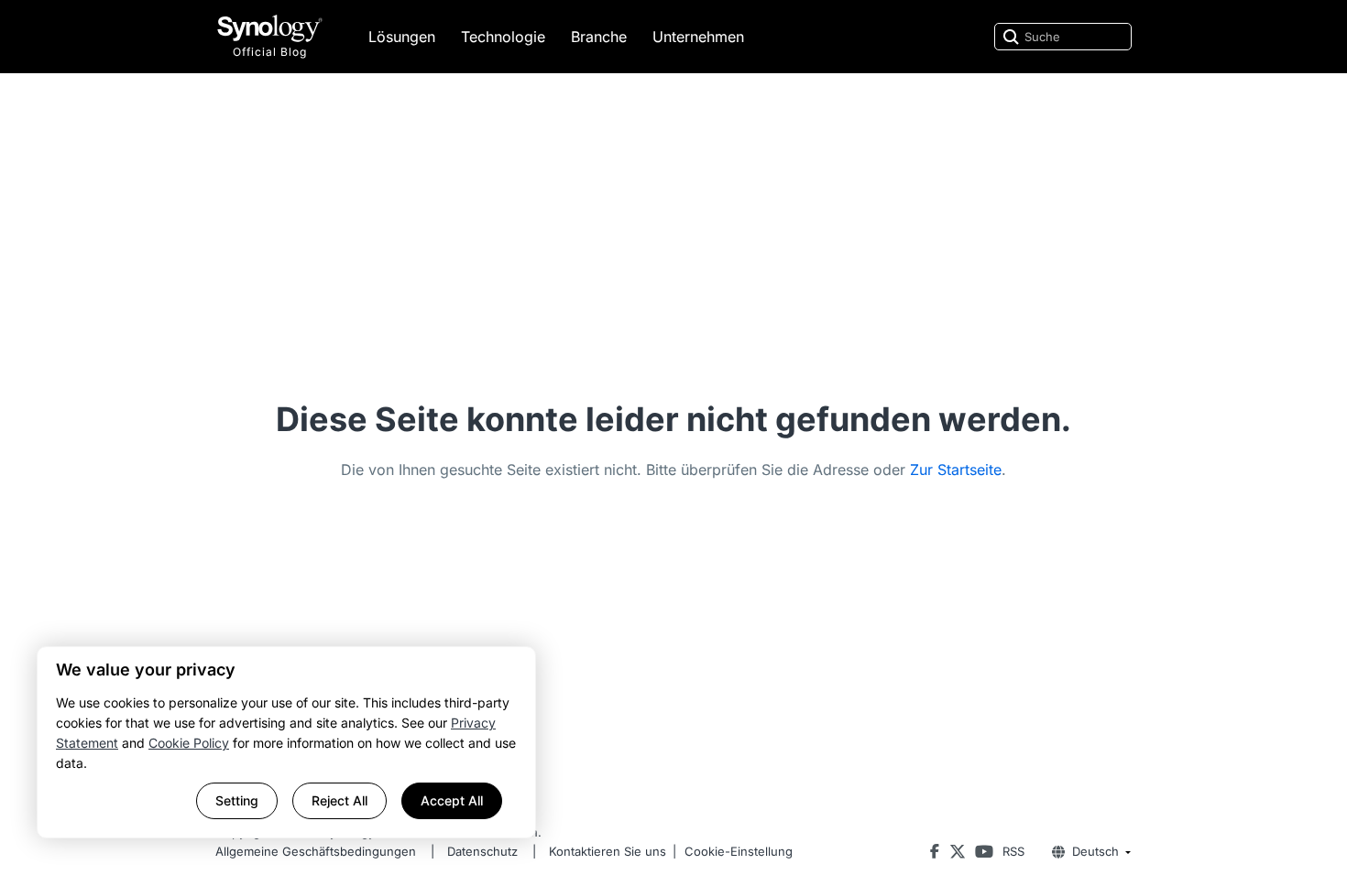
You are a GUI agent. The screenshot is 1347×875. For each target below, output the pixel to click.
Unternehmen (698, 36)
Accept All (452, 800)
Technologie (503, 36)
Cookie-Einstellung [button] (738, 851)
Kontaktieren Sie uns (607, 851)
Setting (236, 800)
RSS (1013, 851)
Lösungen (401, 36)
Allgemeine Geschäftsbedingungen (315, 851)
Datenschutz (482, 851)
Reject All (339, 800)
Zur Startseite (956, 469)
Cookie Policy (188, 743)
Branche (599, 36)
